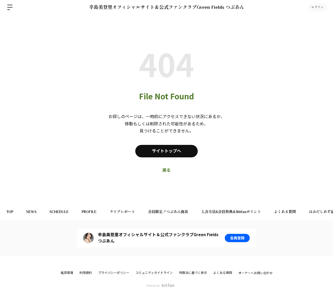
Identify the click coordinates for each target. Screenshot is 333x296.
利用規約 (85, 273)
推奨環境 (67, 273)
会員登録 (237, 238)
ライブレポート (122, 212)
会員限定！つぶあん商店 (168, 212)
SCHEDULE (59, 212)
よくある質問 (285, 212)
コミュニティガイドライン (154, 273)
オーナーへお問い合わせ (255, 273)
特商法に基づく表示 (193, 273)
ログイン (317, 7)
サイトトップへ (166, 151)
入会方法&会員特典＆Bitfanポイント (231, 212)
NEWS (31, 212)
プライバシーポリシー (113, 273)
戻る (166, 170)
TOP (10, 212)
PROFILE (89, 212)
